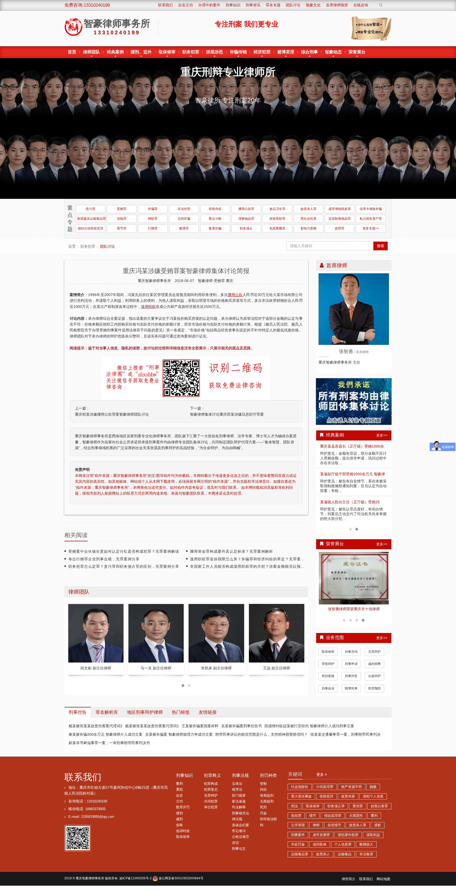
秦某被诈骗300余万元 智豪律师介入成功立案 (105, 734)
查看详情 (354, 578)
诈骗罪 (153, 209)
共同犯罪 (211, 801)
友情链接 (208, 712)
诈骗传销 (238, 52)
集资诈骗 (215, 228)
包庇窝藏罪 (277, 228)
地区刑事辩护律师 (145, 712)
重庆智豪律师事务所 (90, 878)
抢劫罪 (296, 816)
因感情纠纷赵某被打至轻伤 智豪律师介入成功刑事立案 (309, 726)
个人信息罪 (343, 844)
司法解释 (239, 807)
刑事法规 (240, 775)
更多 (320, 774)
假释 (179, 825)
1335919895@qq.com (97, 817)
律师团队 (91, 52)
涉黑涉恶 (214, 52)
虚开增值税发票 (340, 209)
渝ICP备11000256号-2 (135, 878)
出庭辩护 (374, 676)
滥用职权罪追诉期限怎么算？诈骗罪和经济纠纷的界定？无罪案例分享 (251, 559)
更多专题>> (371, 228)
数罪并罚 (183, 807)
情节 (312, 816)
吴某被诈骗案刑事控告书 (241, 726)
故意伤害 (348, 796)
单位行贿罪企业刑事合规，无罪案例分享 (104, 559)
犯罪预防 (374, 688)
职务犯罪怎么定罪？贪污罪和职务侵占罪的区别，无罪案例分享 (123, 566)
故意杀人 (323, 854)
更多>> (381, 435)
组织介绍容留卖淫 (90, 228)
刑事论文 (239, 849)
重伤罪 (358, 806)
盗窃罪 (339, 228)
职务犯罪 (190, 52)
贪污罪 (90, 209)
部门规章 (239, 795)
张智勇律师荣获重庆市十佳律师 (354, 609)
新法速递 (239, 801)
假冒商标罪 (277, 218)
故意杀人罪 (308, 209)
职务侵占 (246, 228)
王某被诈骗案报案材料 (200, 726)
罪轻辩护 (328, 664)
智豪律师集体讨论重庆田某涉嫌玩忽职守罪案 (227, 414)
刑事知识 (184, 775)
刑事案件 (298, 835)
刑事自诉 (328, 688)
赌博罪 (184, 228)
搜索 (380, 246)
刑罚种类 (268, 775)
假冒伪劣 (215, 209)
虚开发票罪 (321, 835)
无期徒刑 (267, 801)
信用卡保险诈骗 (371, 209)
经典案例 (115, 52)
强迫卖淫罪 (332, 816)
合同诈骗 (184, 218)
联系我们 (82, 777)
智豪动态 (333, 52)
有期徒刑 (267, 795)
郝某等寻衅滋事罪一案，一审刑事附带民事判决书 (109, 743)
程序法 (237, 789)
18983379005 (95, 809)
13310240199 (97, 801)
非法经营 (184, 209)
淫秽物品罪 (246, 218)
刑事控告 (351, 676)
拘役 (263, 789)
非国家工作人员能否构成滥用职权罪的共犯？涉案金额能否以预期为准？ (253, 566)
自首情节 (334, 825)
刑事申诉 (351, 664)
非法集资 (366, 854)
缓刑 (179, 813)
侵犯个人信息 (373, 796)
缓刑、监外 (141, 52)
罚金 (263, 813)
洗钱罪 (121, 218)
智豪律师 (206, 281)
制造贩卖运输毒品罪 (91, 218)
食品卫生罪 (277, 209)
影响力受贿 (308, 228)
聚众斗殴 (215, 218)
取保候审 (167, 52)
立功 (179, 801)
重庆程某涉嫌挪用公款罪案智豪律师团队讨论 (112, 414)
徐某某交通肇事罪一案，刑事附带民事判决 (345, 734)
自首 (179, 795)
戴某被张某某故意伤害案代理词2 (95, 726)
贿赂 (373, 787)
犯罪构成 (211, 784)
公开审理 (298, 825)
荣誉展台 (357, 52)
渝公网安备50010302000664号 (180, 878)
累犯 (179, 789)
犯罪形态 (211, 789)
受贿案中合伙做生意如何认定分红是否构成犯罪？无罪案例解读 (123, 551)
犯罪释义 (212, 775)
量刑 (179, 784)
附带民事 (351, 688)
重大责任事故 (301, 796)
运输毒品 (345, 854)
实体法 (237, 784)
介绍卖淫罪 (324, 787)
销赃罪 (153, 218)
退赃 (377, 825)
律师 (316, 825)
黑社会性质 (308, 218)
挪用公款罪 (246, 209)
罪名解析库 (107, 712)
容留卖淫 (326, 796)
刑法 (294, 806)
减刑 (179, 819)
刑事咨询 (351, 652)
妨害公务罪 (379, 806)
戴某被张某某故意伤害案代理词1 (152, 726)
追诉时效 (183, 831)
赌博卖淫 (285, 52)
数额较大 (366, 844)
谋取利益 (373, 835)
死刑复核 (328, 676)
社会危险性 (299, 787)
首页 (72, 52)
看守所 (121, 228)
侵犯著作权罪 (348, 835)
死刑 (263, 807)
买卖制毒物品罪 (340, 218)
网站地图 (383, 879)
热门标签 (181, 712)
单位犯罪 (211, 807)
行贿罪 (153, 228)
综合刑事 (309, 52)
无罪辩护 (374, 652)
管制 (263, 784)
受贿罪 (121, 209)
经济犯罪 (262, 52)
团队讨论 (107, 246)
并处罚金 (298, 844)
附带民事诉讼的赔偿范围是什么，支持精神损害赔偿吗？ (261, 734)
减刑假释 (374, 664)
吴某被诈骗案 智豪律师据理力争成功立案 (179, 734)
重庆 (229, 281)
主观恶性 (356, 816)
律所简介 (348, 879)
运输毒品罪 (299, 854)
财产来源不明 (351, 787)
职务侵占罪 (336, 806)
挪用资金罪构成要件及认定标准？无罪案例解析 (231, 551)
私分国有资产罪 (371, 218)
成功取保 (319, 844)
